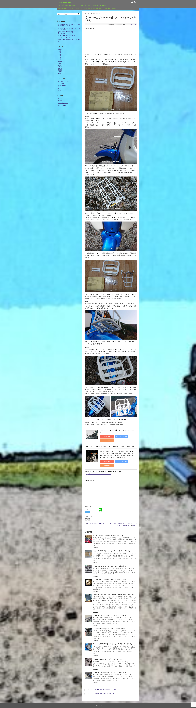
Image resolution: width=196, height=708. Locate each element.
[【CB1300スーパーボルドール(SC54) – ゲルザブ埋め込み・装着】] (88, 598)
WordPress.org (62, 105)
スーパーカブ (126, 523)
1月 (60, 59)
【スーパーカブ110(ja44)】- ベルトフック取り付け (109, 628)
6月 (60, 52)
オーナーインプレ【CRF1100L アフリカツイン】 (108, 536)
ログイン (60, 98)
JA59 (95, 523)
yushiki (134, 525)
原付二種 (121, 525)
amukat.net (65, 2)
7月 (60, 51)
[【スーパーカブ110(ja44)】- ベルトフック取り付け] (88, 632)
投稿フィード (62, 100)
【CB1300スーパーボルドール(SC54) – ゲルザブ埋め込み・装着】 (113, 594)
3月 (60, 55)
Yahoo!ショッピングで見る (121, 436)
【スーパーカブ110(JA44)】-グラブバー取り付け (100, 694)
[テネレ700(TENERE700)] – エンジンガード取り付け (109, 566)
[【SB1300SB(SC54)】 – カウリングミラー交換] (88, 662)
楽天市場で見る (107, 436)
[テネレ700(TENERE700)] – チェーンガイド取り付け (109, 672)
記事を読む (95, 547)
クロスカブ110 (118, 523)
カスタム (99, 523)
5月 (60, 54)
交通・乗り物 (91, 8)
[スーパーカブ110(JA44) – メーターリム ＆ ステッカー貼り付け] (88, 647)
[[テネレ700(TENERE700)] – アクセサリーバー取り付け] (88, 618)
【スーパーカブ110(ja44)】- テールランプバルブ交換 (109, 579)
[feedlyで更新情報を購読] (132, 2)
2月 (60, 57)
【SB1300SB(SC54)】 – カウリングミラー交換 (107, 659)
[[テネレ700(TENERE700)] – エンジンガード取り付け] (88, 569)
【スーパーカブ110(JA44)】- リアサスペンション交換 (102, 689)
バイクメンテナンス (75, 8)
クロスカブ (110, 523)
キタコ (105, 523)
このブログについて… (63, 8)
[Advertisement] (111, 40)
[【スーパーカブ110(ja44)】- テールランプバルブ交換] (88, 582)
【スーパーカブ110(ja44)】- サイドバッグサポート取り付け (111, 551)
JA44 (88, 523)
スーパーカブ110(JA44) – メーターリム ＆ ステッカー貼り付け (112, 644)
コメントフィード (63, 103)
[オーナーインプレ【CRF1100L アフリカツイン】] (88, 539)
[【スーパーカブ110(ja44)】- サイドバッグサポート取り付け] (88, 554)
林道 (59, 90)
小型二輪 (126, 525)
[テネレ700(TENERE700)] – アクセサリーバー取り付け (110, 615)
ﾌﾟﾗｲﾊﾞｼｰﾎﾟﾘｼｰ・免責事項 (110, 8)
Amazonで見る (107, 440)
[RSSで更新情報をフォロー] (135, 2)
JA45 (91, 523)
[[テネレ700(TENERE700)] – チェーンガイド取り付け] (88, 675)
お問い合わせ (99, 8)
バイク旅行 (84, 8)
